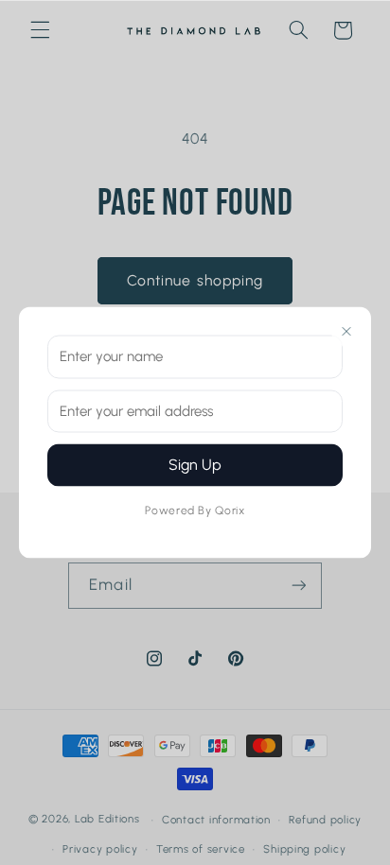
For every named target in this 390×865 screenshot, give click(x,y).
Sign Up (195, 465)
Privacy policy (99, 849)
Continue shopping (195, 280)
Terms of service (200, 849)
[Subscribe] (298, 585)
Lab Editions (107, 819)
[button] (40, 30)
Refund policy (325, 819)
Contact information (216, 819)
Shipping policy (304, 849)
